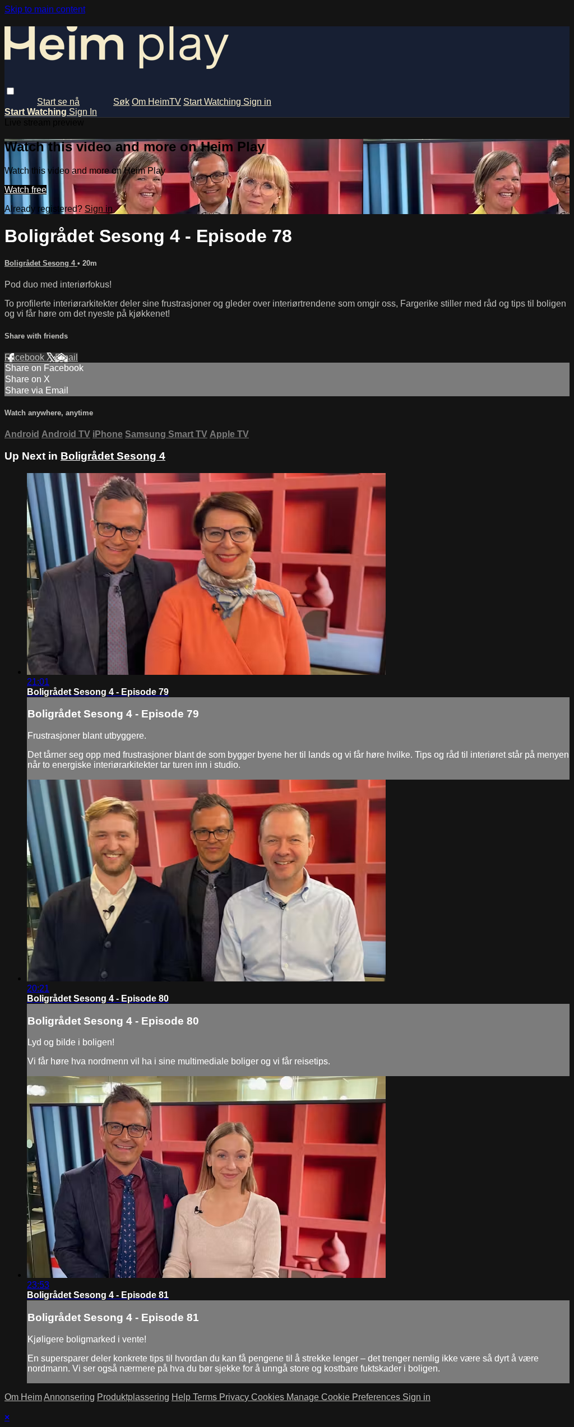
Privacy (235, 1397)
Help (182, 1397)
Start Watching (213, 101)
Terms (206, 1397)
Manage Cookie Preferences (344, 1397)
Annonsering (69, 1397)
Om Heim (23, 1397)
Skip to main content (44, 9)
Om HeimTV (156, 101)
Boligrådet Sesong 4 (40, 263)
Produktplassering (133, 1397)
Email (66, 357)
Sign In (83, 112)
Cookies (268, 1397)
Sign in (257, 101)
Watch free (25, 189)
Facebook (25, 357)
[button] (10, 91)
